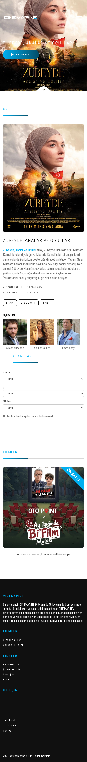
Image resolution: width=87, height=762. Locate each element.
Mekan (7, 401)
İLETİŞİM (9, 674)
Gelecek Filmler (13, 644)
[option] (43, 513)
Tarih (7, 372)
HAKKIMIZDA (11, 664)
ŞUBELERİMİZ (12, 669)
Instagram (9, 725)
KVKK (6, 679)
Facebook (9, 720)
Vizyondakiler (12, 639)
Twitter (8, 730)
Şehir (7, 387)
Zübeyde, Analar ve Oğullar (19, 250)
